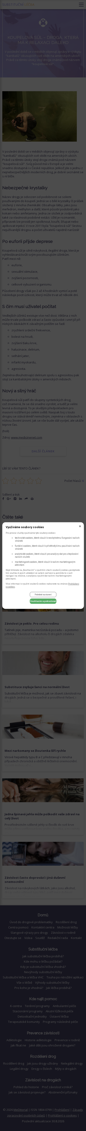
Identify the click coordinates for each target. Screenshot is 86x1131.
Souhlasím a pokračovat (43, 601)
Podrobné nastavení (43, 594)
